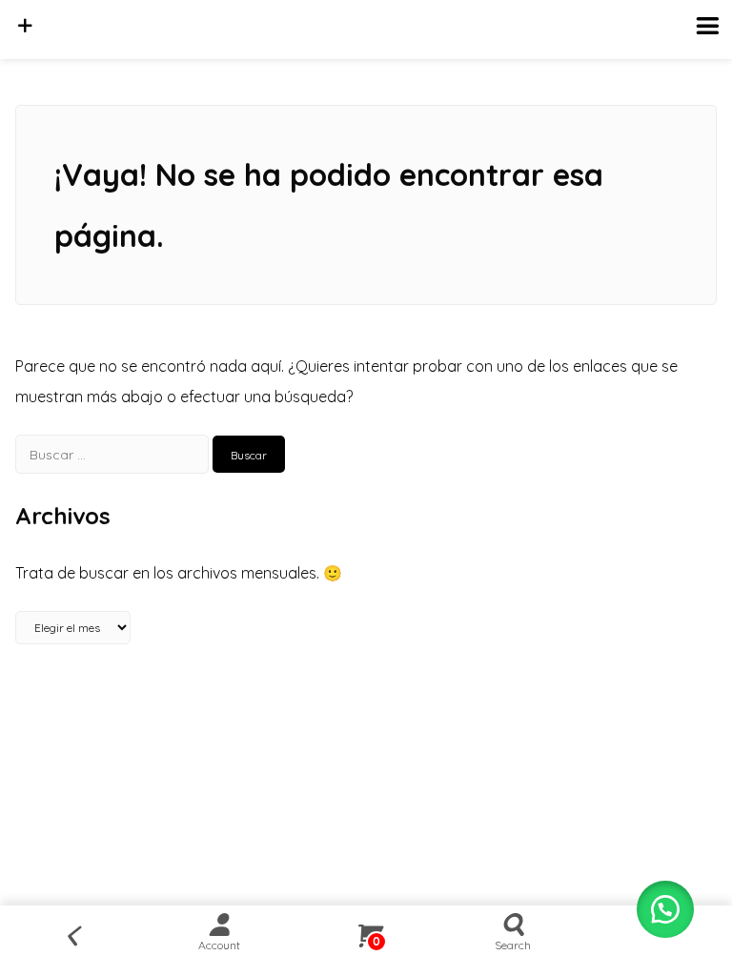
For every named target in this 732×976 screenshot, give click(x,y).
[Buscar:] (114, 453)
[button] (665, 909)
